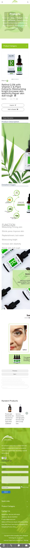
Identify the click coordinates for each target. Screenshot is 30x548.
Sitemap (26, 540)
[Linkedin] (5, 458)
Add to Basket (12, 109)
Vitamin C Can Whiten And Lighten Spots (13, 382)
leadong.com (19, 540)
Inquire (12, 105)
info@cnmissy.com (10, 519)
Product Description (8, 118)
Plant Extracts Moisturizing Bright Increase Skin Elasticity (15, 386)
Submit (6, 492)
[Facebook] (3, 458)
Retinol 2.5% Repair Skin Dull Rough (12, 380)
